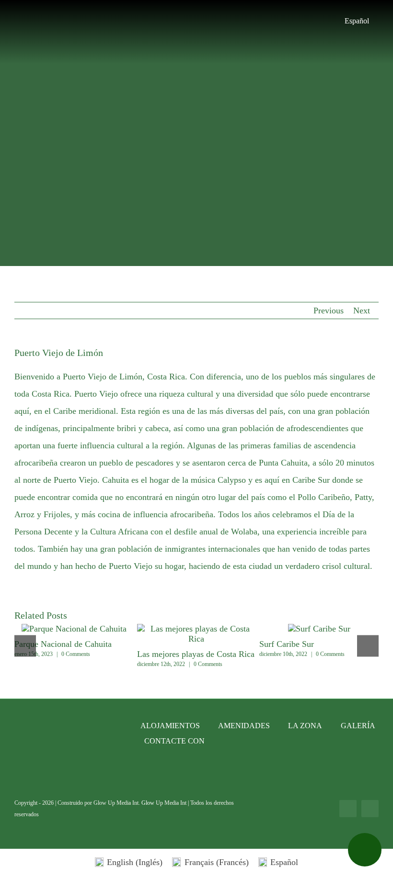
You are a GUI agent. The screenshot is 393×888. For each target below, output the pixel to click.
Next (361, 310)
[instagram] (370, 808)
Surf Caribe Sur (286, 644)
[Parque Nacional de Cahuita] (74, 629)
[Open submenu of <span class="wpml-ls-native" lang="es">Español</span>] (374, 21)
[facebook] (348, 808)
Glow (148, 802)
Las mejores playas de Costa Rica (196, 634)
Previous (328, 310)
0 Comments (75, 654)
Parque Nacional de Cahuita (56, 629)
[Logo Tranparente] (196, 6)
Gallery (92, 629)
